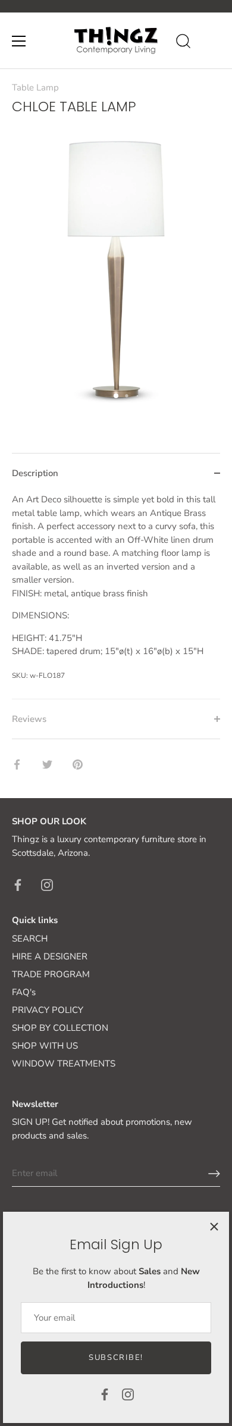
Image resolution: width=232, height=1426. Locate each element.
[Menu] (19, 41)
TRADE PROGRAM (51, 974)
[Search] (183, 43)
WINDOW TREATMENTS (63, 1064)
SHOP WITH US (45, 1046)
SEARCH (30, 939)
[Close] (214, 1227)
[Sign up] (214, 1174)
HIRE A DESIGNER (49, 956)
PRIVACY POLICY (47, 1010)
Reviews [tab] (29, 719)
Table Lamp (35, 87)
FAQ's (24, 992)
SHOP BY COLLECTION (60, 1028)
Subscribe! (116, 1357)
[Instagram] (128, 1394)
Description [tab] (35, 473)
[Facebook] (105, 1394)
